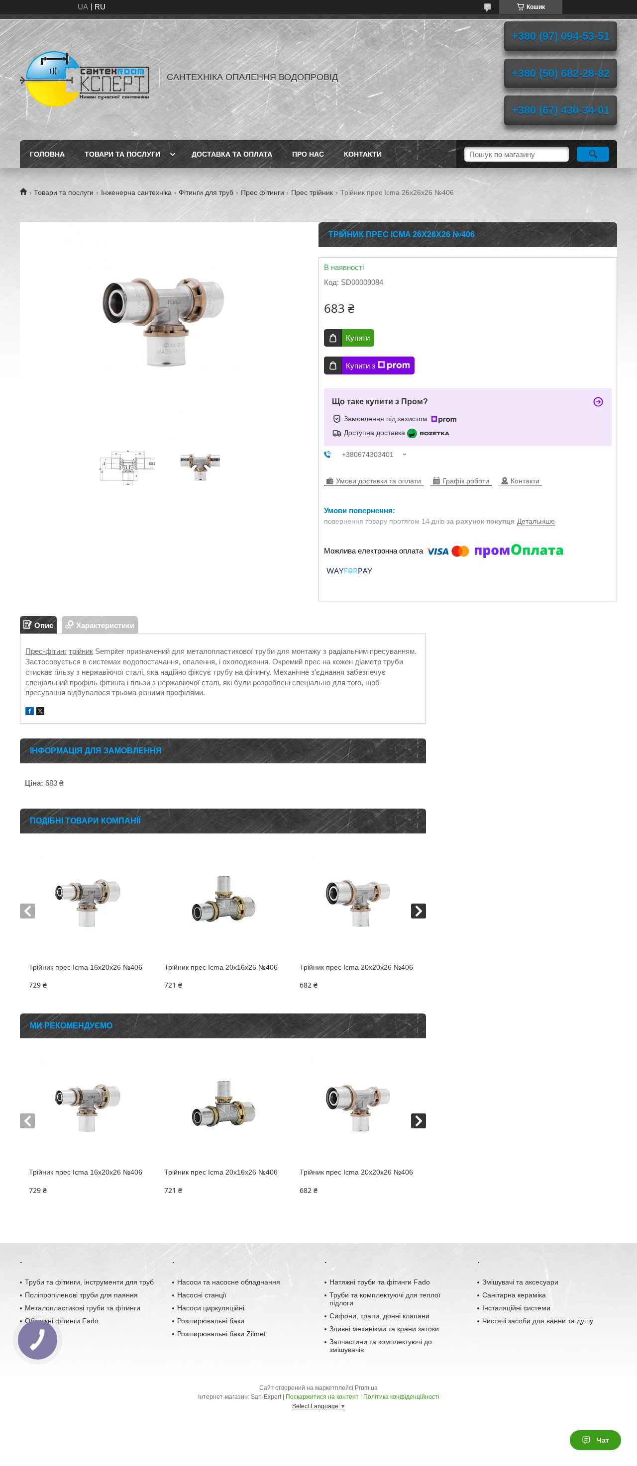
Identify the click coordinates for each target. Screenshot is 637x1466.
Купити (358, 338)
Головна (47, 154)
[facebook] (29, 712)
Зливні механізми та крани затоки (384, 1329)
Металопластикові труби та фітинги (82, 1308)
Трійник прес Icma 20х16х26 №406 (221, 967)
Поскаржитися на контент (322, 1396)
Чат (603, 1440)
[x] (40, 712)
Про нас (308, 154)
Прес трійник (312, 192)
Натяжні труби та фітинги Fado (379, 1282)
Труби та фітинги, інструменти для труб (89, 1282)
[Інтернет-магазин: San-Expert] (84, 77)
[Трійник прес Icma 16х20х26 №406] (87, 903)
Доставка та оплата (232, 154)
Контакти (363, 154)
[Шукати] (593, 154)
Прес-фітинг (46, 651)
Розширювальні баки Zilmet (221, 1334)
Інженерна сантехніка (136, 192)
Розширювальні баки (210, 1321)
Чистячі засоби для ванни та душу (537, 1321)
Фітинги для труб (206, 192)
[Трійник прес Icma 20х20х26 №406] (358, 903)
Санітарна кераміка (514, 1295)
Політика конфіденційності (401, 1396)
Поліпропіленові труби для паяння (81, 1295)
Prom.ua (366, 1387)
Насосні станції (201, 1295)
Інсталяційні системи (516, 1308)
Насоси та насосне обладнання (228, 1282)
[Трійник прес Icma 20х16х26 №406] (222, 903)
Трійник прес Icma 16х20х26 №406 (85, 967)
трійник (81, 651)
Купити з (360, 366)
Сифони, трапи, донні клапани (379, 1316)
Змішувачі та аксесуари (520, 1282)
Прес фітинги (262, 192)
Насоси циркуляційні (210, 1308)
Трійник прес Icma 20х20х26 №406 (356, 967)
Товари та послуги (122, 154)
